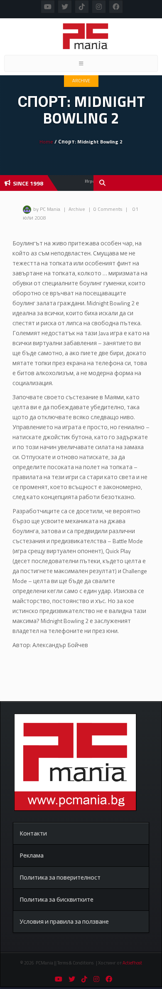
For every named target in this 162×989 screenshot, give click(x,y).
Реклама (32, 855)
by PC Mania (46, 209)
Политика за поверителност (60, 877)
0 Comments (107, 209)
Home (46, 142)
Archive (81, 80)
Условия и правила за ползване (64, 921)
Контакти (33, 833)
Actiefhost (132, 962)
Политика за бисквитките (56, 899)
